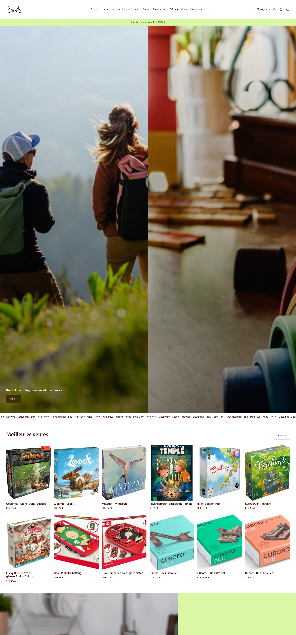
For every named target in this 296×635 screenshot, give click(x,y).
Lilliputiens (92, 416)
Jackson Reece (64, 416)
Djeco (163, 416)
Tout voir (282, 435)
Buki (150, 416)
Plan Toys (21, 416)
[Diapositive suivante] (94, 472)
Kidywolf (127, 416)
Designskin (140, 416)
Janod (39, 416)
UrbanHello (105, 416)
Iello (157, 416)
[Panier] (287, 9)
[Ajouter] (94, 496)
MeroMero (79, 416)
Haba (31, 416)
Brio (11, 416)
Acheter (13, 399)
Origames (49, 416)
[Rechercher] (274, 9)
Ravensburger (176, 416)
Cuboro (117, 416)
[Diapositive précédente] (58, 472)
